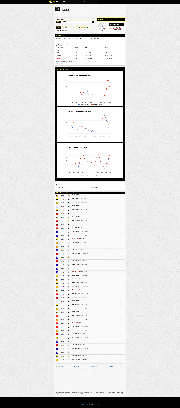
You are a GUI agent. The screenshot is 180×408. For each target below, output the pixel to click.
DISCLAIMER (96, 404)
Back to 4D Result (59, 366)
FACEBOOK (83, 404)
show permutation (119, 18)
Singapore (76, 1)
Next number (110, 366)
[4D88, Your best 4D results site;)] (52, 1)
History (89, 1)
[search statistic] (92, 22)
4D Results (58, 1)
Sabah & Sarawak (67, 1)
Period (58, 27)
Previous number (94, 366)
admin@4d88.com (84, 407)
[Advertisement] (90, 380)
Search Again (76, 366)
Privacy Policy (78, 407)
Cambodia (83, 1)
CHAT (89, 404)
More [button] (94, 1)
